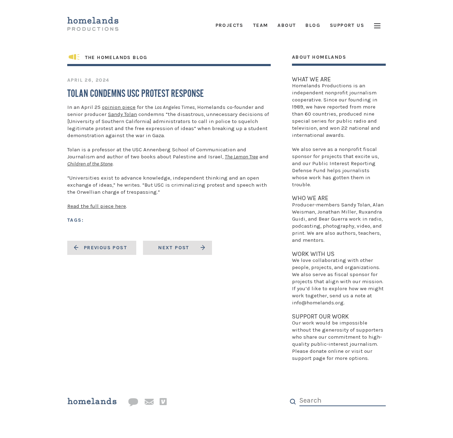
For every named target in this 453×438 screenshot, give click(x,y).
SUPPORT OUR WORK (320, 316)
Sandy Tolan (122, 114)
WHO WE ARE (310, 198)
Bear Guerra (333, 219)
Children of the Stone (90, 163)
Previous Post (105, 248)
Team (260, 25)
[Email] (149, 402)
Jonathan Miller (336, 212)
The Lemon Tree (241, 156)
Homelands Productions (322, 85)
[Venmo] (163, 401)
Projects (229, 25)
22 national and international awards (336, 131)
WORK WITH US (313, 253)
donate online (327, 351)
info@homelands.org (318, 302)
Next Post (173, 248)
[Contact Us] (133, 402)
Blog (312, 25)
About (286, 25)
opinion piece (119, 107)
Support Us (347, 25)
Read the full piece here (96, 206)
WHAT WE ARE (311, 79)
